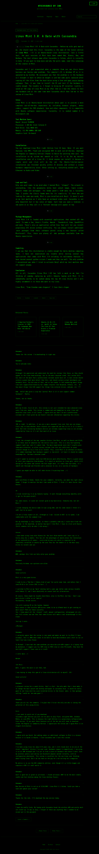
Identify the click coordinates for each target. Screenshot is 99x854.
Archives (40, 16)
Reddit (44, 298)
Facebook (27, 298)
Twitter (19, 298)
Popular (49, 16)
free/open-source (21, 30)
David (17, 711)
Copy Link (52, 298)
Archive (50, 844)
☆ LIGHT (93, 3)
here (64, 148)
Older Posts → (56, 831)
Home (17, 23)
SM (16, 491)
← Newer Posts (42, 831)
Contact (58, 844)
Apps (56, 16)
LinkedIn (36, 298)
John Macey (19, 664)
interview (79, 61)
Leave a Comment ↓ (23, 819)
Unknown (18, 532)
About (64, 16)
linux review (32, 30)
